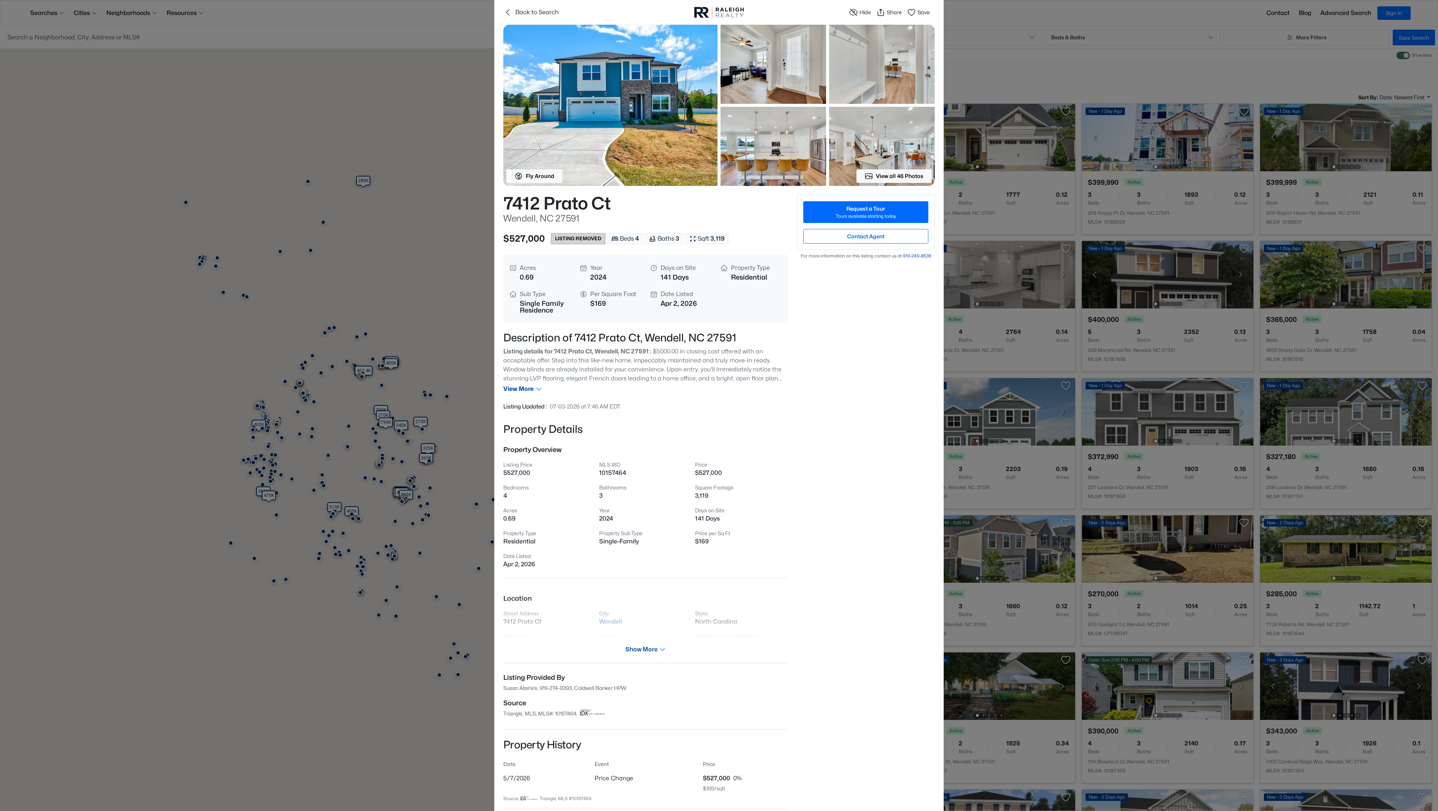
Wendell (610, 621)
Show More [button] (641, 649)
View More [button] (518, 388)
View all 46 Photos (899, 176)
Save (923, 12)
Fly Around (540, 176)
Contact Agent (866, 236)
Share (894, 12)
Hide (865, 12)
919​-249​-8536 (917, 256)
